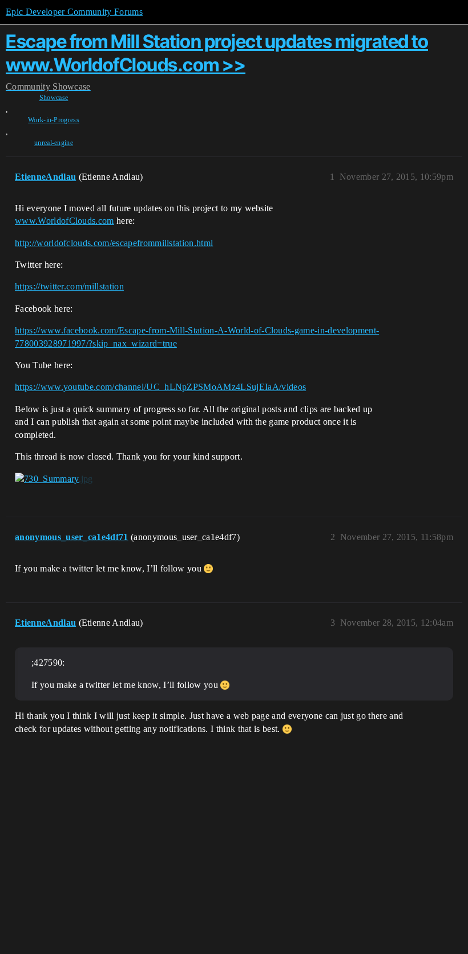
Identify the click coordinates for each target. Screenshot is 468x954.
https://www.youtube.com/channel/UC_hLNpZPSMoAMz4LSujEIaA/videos (160, 387)
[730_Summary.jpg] (54, 479)
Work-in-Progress (53, 120)
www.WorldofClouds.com (64, 221)
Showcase (53, 98)
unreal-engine (53, 143)
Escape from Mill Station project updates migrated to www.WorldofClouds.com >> (217, 52)
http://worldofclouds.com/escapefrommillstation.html (114, 243)
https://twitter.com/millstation (69, 286)
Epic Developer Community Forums (74, 12)
